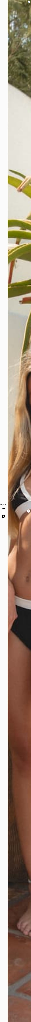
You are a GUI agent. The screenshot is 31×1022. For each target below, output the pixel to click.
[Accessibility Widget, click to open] (28, 511)
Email (3, 509)
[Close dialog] (29, 2)
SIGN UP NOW (4, 516)
